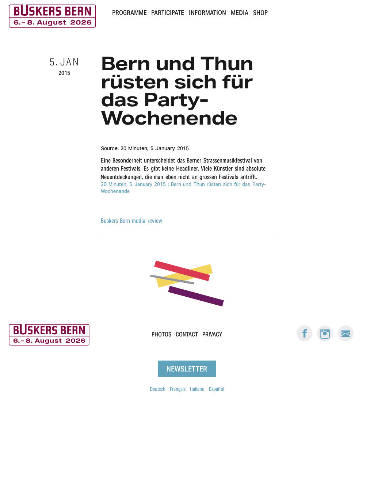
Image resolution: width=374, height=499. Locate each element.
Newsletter (187, 369)
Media (239, 12)
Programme (129, 12)
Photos (161, 334)
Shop (260, 12)
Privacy (212, 334)
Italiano (197, 389)
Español (216, 389)
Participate (167, 12)
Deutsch (157, 389)
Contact (187, 334)
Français (178, 389)
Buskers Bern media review (131, 221)
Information (207, 12)
